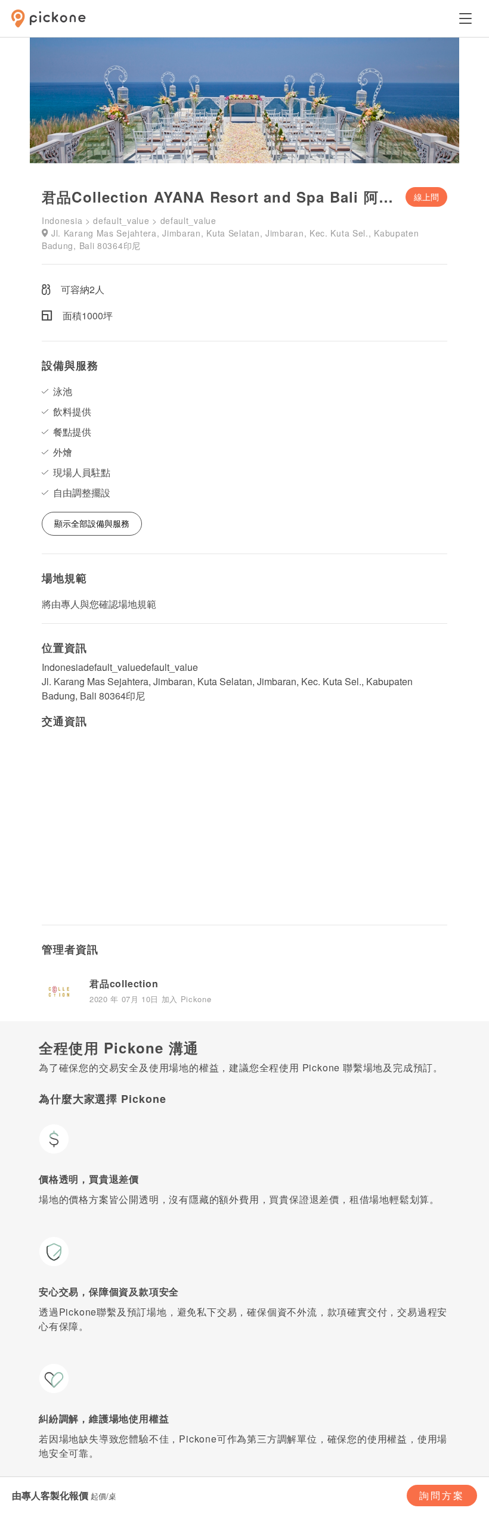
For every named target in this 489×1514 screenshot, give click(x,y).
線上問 (426, 197)
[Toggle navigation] (465, 18)
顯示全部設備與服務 (91, 523)
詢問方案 (442, 1495)
